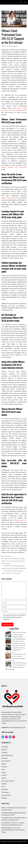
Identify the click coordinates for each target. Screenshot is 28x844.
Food (2, 769)
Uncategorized (6, 795)
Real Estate (4, 789)
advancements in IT (19, 520)
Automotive (5, 747)
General (3, 775)
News (3, 787)
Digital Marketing (6, 755)
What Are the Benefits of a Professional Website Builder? (19, 635)
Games (3, 772)
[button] (21, 2)
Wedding (4, 798)
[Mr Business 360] (4, 2)
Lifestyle (4, 784)
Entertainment (6, 761)
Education (4, 758)
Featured (4, 767)
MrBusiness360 (6, 712)
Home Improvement (7, 781)
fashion (3, 764)
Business (4, 750)
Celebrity (4, 752)
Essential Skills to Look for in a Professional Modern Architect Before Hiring (13, 830)
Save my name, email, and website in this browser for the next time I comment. (14, 617)
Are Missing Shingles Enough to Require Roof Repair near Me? (19, 641)
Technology (7, 556)
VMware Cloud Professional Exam (14, 559)
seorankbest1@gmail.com (17, 727)
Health (3, 778)
